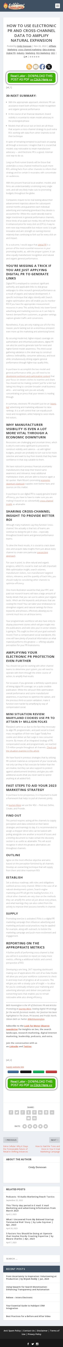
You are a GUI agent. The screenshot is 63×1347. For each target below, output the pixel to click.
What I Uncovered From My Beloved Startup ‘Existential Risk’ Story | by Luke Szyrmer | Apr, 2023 (30, 1222)
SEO (53, 53)
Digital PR (11, 53)
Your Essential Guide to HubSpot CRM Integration (25, 1307)
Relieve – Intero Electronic (19, 1297)
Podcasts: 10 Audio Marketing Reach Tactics (30, 1196)
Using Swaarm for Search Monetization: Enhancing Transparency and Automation (27, 1288)
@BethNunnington (36, 1019)
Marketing (30, 53)
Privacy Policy (34, 1334)
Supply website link (15, 1067)
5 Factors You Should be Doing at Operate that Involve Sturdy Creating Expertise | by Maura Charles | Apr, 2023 (30, 1236)
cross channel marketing (29, 49)
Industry (20, 53)
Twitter (27, 1046)
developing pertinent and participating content (28, 376)
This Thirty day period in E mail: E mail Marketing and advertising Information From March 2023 (31, 1208)
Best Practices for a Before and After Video (28, 1316)
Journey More (25, 1008)
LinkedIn (13, 1046)
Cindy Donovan (24, 46)
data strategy (48, 49)
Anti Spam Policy (12, 1330)
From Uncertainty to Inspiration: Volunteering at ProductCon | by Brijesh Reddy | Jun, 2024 (31, 1277)
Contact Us (29, 1330)
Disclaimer (42, 1330)
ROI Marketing (43, 53)
